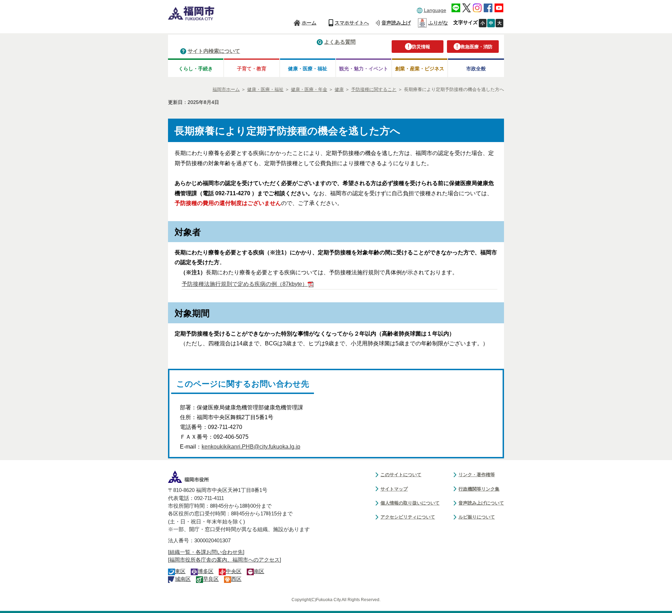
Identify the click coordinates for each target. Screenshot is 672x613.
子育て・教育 (251, 68)
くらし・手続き (195, 68)
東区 (180, 571)
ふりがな (438, 23)
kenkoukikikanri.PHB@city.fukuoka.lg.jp (251, 447)
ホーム (309, 23)
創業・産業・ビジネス (419, 68)
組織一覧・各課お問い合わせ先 (206, 552)
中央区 (233, 571)
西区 (236, 579)
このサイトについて (400, 474)
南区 (259, 571)
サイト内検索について (214, 51)
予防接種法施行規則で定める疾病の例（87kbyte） (245, 284)
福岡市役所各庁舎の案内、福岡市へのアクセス (224, 560)
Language (435, 10)
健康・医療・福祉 (307, 68)
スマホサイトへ (352, 23)
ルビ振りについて (476, 517)
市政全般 (476, 68)
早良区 (211, 579)
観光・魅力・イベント (363, 68)
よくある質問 (340, 42)
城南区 (183, 579)
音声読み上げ (396, 23)
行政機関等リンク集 (478, 489)
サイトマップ (394, 489)
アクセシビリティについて (407, 517)
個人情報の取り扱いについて (410, 503)
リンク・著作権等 (476, 474)
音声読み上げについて (481, 503)
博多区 (206, 571)
